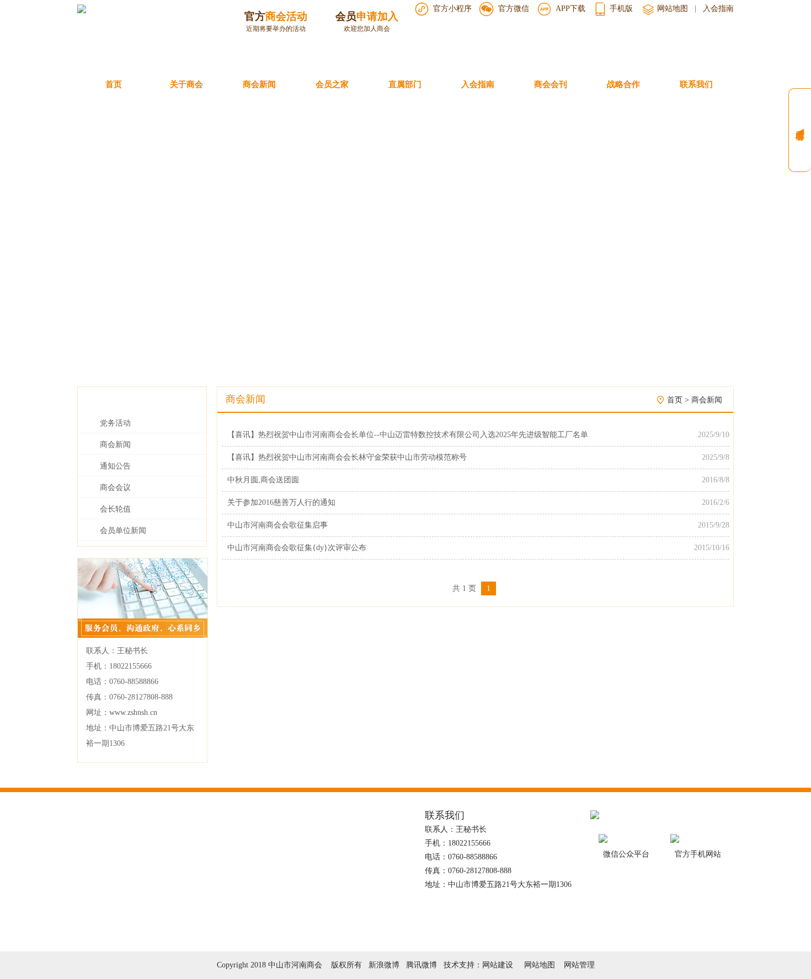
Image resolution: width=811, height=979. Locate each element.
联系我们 (696, 84)
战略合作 (623, 84)
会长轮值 (115, 509)
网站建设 (497, 965)
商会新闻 (259, 84)
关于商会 (186, 84)
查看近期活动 (276, 40)
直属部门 (404, 84)
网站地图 (671, 8)
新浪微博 (384, 965)
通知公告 (115, 466)
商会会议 (115, 487)
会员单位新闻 (123, 530)
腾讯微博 (421, 965)
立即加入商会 (367, 40)
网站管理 (579, 965)
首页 (113, 84)
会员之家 (332, 84)
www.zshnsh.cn (133, 712)
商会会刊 (550, 84)
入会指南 (718, 8)
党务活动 (115, 423)
